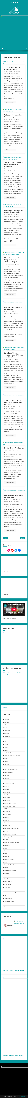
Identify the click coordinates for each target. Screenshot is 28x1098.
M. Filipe (19, 406)
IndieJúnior (7, 823)
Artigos (6, 744)
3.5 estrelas (7, 730)
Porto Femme (7, 878)
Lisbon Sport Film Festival (10, 837)
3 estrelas (6, 727)
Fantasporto (7, 800)
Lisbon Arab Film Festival (10, 834)
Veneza (6, 904)
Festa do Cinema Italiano (10, 806)
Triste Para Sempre (9, 901)
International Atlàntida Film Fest (11, 828)
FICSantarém (7, 814)
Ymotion (6, 906)
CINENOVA (6, 775)
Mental (6, 851)
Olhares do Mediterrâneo (10, 870)
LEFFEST (6, 831)
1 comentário (12, 170)
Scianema (6, 890)
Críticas (6, 781)
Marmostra (7, 845)
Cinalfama (6, 761)
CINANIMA (6, 764)
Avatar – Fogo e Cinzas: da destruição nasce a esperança (13, 164)
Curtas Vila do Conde (9, 783)
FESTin (6, 809)
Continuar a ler (10, 102)
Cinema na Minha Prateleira (11, 769)
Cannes (6, 758)
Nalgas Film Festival (9, 865)
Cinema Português (8, 772)
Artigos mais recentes (23, 538)
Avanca (6, 747)
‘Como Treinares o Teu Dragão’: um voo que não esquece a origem (13, 260)
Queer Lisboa (7, 884)
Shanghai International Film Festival (12, 892)
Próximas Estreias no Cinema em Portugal (13, 970)
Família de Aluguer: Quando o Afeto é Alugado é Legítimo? (13, 355)
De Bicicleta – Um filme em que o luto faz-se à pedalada (14, 450)
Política (6, 876)
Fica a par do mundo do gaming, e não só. (13, 1055)
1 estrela (6, 719)
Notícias (6, 867)
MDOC (5, 848)
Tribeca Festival (8, 898)
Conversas (6, 778)
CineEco (6, 767)
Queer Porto (7, 887)
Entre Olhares (7, 795)
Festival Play (7, 811)
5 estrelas (6, 739)
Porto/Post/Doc (8, 881)
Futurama (6, 817)
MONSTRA (7, 856)
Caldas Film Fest (8, 753)
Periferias (6, 873)
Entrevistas (7, 797)
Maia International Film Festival (11, 842)
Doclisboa (6, 786)
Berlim (6, 750)
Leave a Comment (15, 73)
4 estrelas (6, 733)
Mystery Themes (21, 1096)
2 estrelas (6, 722)
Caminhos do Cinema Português (12, 755)
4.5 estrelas (7, 736)
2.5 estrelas (7, 725)
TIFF (5, 895)
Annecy (6, 741)
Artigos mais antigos (6, 538)
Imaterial (6, 820)
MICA (5, 853)
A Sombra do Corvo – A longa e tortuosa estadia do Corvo (13, 402)
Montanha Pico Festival (9, 859)
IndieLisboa (7, 825)
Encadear (6, 789)
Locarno (6, 839)
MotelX (6, 862)
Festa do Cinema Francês (10, 803)
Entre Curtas (7, 792)
